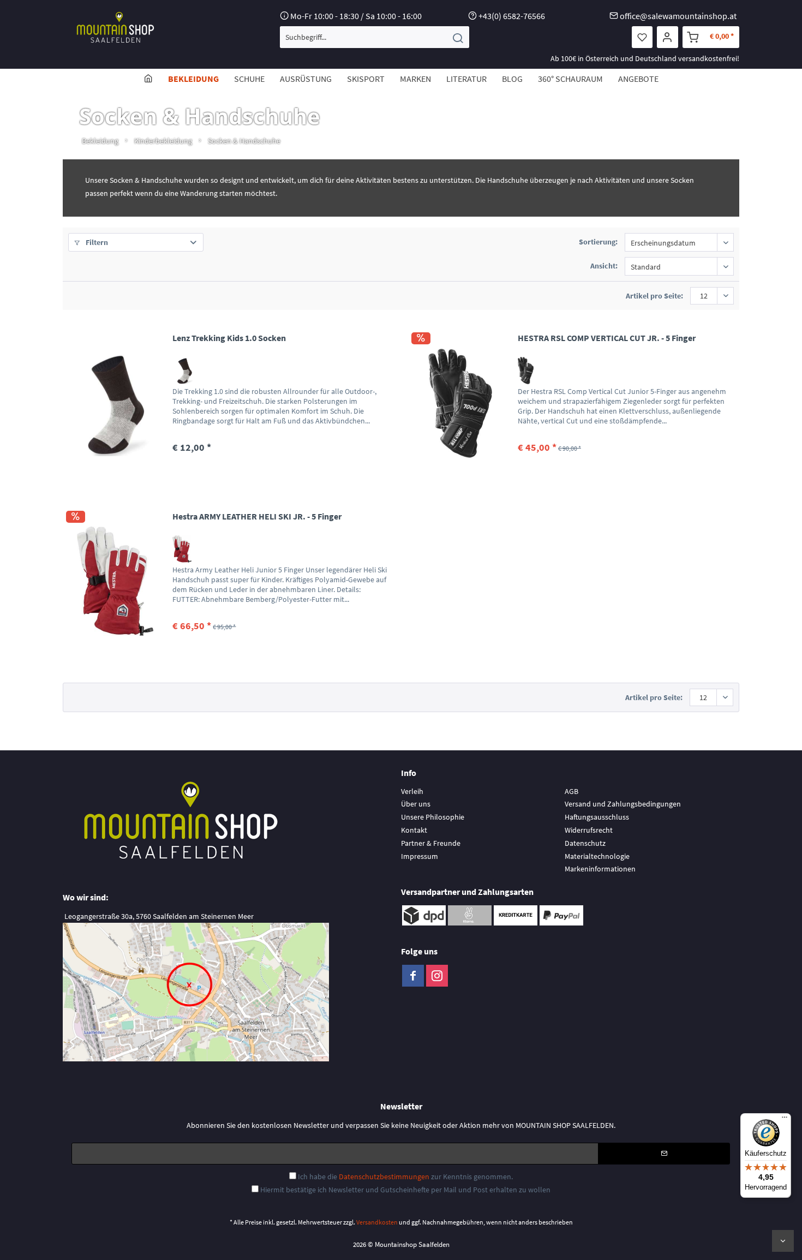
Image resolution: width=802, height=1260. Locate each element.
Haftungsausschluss (597, 817)
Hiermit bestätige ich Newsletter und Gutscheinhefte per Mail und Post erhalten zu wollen (405, 1190)
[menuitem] (374, 37)
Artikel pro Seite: (654, 296)
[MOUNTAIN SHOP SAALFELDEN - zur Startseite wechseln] (115, 27)
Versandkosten (377, 1222)
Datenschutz (585, 843)
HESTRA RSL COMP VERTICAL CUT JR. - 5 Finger (607, 337)
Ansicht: (604, 266)
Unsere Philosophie (432, 817)
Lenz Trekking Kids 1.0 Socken (229, 337)
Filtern (96, 242)
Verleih (412, 791)
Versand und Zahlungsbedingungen (623, 804)
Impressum (419, 856)
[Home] (148, 78)
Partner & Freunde (430, 843)
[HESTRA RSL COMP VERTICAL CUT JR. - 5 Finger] (460, 403)
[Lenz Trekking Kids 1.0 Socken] (115, 403)
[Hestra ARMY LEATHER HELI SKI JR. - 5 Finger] (115, 581)
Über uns (415, 804)
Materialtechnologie (597, 856)
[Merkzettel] (642, 37)
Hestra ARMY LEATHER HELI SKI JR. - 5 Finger (257, 516)
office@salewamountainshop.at (678, 15)
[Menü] (784, 1119)
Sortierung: (598, 242)
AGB (571, 791)
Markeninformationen (600, 869)
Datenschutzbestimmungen (384, 1176)
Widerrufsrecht (589, 830)
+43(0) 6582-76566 (511, 15)
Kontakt (414, 830)
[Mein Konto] (667, 37)
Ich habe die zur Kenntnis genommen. (405, 1176)
